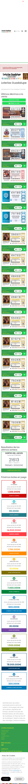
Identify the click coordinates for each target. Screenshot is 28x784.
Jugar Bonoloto (14, 649)
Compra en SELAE (5, 736)
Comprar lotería (4, 731)
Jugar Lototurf (14, 553)
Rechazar (19, 779)
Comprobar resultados (14, 470)
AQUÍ (7, 773)
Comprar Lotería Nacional (14, 611)
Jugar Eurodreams (14, 630)
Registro (3, 739)
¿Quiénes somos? (5, 730)
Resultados (3, 733)
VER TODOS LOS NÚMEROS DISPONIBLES (16, 441)
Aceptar (5, 779)
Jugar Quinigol (14, 515)
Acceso (17, 31)
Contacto (3, 734)
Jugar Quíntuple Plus (14, 572)
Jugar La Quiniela (14, 495)
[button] (2, 78)
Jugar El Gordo (14, 534)
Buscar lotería (14, 100)
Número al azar (14, 103)
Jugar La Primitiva (14, 591)
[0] (22, 31)
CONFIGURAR (15, 770)
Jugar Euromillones (14, 668)
